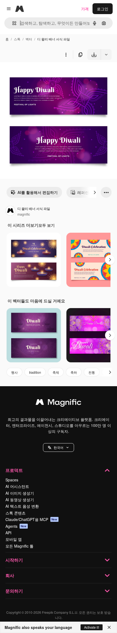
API (8, 532)
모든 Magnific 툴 (19, 546)
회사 (9, 575)
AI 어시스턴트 (17, 486)
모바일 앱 (13, 539)
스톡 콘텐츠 (15, 513)
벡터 (29, 39)
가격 (85, 8)
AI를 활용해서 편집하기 (37, 192)
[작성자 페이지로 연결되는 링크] (10, 211)
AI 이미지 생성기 (19, 493)
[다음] (95, 192)
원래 (31, 72)
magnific (23, 214)
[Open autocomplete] (12, 23)
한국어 (58, 447)
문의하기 (14, 591)
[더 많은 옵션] (65, 54)
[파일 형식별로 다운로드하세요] (106, 54)
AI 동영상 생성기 (19, 499)
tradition (35, 372)
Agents (16, 526)
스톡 (17, 39)
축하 (73, 372)
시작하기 (14, 560)
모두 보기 (46, 225)
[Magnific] (58, 403)
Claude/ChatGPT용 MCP (31, 519)
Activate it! (91, 627)
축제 (56, 372)
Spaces (11, 479)
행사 (14, 372)
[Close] (109, 627)
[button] (58, 447)
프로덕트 (14, 470)
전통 (91, 372)
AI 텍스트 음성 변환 (22, 506)
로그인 (102, 8)
